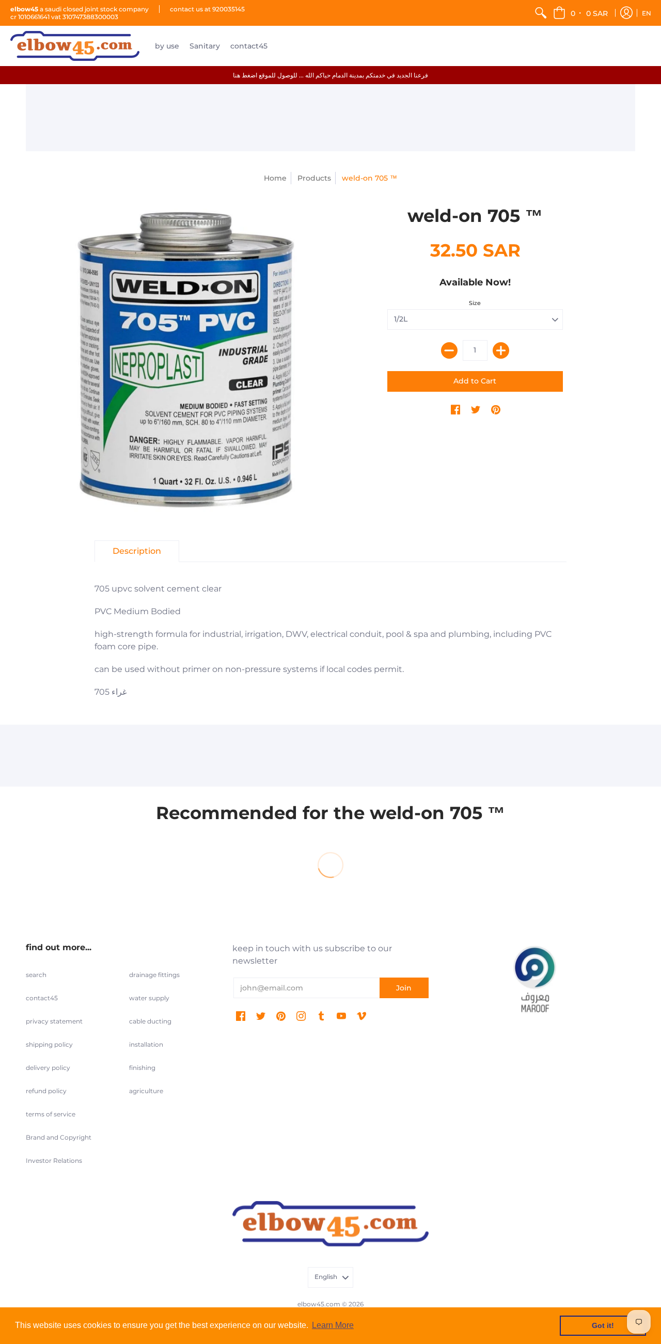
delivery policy (48, 1067)
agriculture (146, 1091)
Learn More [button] (333, 1325)
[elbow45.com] (74, 46)
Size (475, 303)
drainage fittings (154, 975)
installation (146, 1044)
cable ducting (150, 1021)
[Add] (501, 350)
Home (275, 178)
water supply (149, 998)
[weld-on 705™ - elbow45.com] (185, 360)
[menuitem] (540, 13)
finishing (142, 1067)
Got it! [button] (603, 1325)
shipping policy (49, 1044)
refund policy (46, 1091)
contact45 (42, 998)
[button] (581, 13)
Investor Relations (54, 1160)
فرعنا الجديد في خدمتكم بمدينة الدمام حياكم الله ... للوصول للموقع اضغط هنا (330, 75)
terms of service (50, 1114)
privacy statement (54, 1021)
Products (314, 178)
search (36, 975)
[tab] (137, 551)
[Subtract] (449, 350)
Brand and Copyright (58, 1137)
